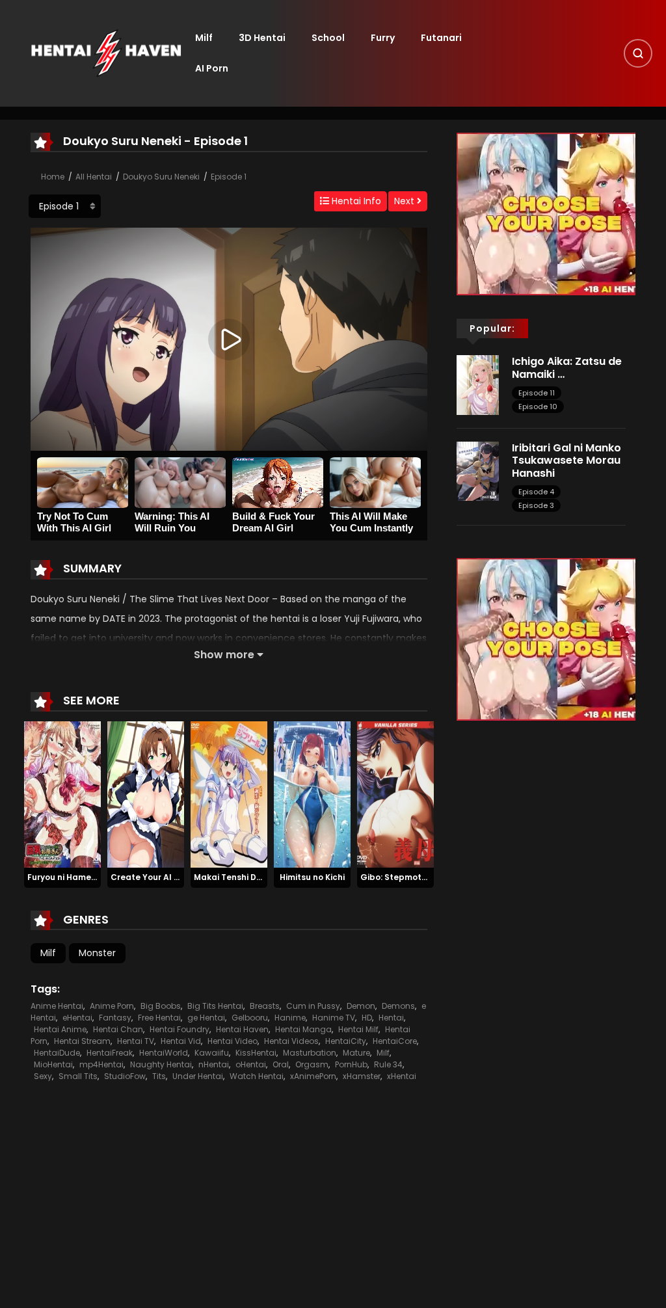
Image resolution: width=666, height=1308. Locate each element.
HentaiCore (395, 1041)
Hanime (290, 1017)
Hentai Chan (118, 1029)
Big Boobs (160, 1005)
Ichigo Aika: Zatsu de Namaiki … (567, 367)
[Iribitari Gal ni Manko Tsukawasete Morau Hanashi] (478, 470)
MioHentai (53, 1064)
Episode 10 (537, 406)
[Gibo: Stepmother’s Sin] (395, 794)
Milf (204, 37)
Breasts (265, 1005)
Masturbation (309, 1052)
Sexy (43, 1076)
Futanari (441, 37)
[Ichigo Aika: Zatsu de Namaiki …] (478, 384)
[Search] (638, 53)
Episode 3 (536, 505)
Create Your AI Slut (151, 877)
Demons (398, 1005)
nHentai (213, 1064)
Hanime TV (333, 1017)
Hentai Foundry (179, 1029)
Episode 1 (228, 176)
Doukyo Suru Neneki (161, 176)
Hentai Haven (242, 1029)
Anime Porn (112, 1005)
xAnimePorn (313, 1076)
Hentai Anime (60, 1029)
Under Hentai (197, 1076)
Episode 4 (536, 492)
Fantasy (115, 1017)
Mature (356, 1052)
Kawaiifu (211, 1052)
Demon (361, 1005)
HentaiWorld (163, 1052)
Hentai (391, 1017)
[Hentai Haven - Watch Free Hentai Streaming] (106, 52)
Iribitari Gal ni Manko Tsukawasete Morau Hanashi (566, 460)
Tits (159, 1076)
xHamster (361, 1076)
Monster (97, 952)
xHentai (401, 1076)
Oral (281, 1064)
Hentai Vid (181, 1041)
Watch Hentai (257, 1076)
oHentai (250, 1064)
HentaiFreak (110, 1052)
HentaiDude (57, 1052)
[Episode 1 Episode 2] (65, 206)
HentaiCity (345, 1041)
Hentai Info (355, 200)
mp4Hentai (101, 1064)
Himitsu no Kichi (312, 877)
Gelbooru (250, 1017)
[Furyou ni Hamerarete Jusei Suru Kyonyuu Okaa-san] (62, 794)
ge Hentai (206, 1017)
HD (367, 1017)
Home (52, 176)
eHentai (77, 1017)
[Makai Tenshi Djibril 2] (229, 794)
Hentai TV (135, 1041)
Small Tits (78, 1076)
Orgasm (311, 1064)
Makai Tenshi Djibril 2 (237, 877)
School (328, 37)
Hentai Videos (291, 1041)
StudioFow (125, 1076)
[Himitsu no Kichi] (312, 794)
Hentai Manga (303, 1029)
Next (405, 200)
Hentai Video (232, 1041)
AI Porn (211, 68)
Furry (383, 37)
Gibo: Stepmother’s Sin (408, 877)
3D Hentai (262, 37)
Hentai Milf (358, 1029)
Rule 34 (388, 1064)
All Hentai (93, 176)
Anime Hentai (57, 1005)
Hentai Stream (82, 1041)
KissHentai (255, 1052)
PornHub (351, 1064)
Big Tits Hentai (215, 1005)
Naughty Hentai (161, 1064)
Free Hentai (159, 1017)
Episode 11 (536, 393)
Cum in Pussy (313, 1005)
